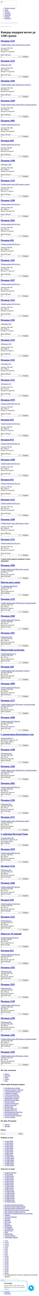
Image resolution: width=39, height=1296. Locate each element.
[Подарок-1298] (6, 164)
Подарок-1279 (8, 599)
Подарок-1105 (8, 260)
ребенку (7, 1124)
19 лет (7, 1271)
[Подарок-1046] (10, 887)
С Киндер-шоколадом (12, 1103)
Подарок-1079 (8, 849)
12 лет (7, 1259)
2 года (7, 1242)
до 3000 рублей (9, 1196)
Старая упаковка (10, 1236)
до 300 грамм (9, 1144)
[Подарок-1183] (14, 1056)
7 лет (6, 1251)
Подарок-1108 (8, 459)
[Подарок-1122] (10, 503)
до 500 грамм (9, 1148)
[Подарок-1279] (18, 603)
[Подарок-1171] (15, 821)
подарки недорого (10, 1172)
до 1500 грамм (9, 1160)
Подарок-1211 (8, 380)
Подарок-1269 (8, 766)
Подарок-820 (7, 140)
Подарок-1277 (8, 700)
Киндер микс (9, 1107)
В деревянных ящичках (12, 1096)
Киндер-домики (10, 1102)
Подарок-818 (7, 240)
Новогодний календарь (12, 650)
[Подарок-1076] (10, 404)
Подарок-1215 (8, 917)
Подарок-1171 (8, 817)
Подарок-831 (7, 479)
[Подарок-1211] (6, 384)
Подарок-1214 (8, 866)
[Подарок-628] (15, 671)
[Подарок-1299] (6, 1022)
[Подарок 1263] (6, 988)
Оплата (7, 11)
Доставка (8, 13)
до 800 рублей (9, 1188)
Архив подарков (10, 1117)
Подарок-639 (7, 900)
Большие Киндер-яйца (12, 1100)
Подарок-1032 (8, 220)
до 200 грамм (9, 1143)
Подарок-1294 (8, 100)
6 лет (6, 1249)
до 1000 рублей (9, 1191)
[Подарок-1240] (6, 753)
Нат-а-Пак (8, 1222)
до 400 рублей (9, 1181)
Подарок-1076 (8, 400)
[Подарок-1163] (6, 364)
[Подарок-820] (10, 144)
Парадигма (8, 1225)
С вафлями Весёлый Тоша (14, 834)
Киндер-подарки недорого (13, 1115)
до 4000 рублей (9, 1198)
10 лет (7, 1256)
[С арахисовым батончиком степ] (7, 738)
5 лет (6, 1247)
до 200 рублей (9, 1178)
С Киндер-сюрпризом (12, 1095)
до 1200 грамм (9, 1158)
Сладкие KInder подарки (12, 1091)
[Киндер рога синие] (9, 586)
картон (7, 1074)
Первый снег (9, 1230)
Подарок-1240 (8, 749)
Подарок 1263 (8, 984)
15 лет (7, 1264)
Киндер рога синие (10, 582)
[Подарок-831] (10, 483)
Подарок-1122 (8, 499)
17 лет (7, 1268)
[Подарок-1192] (6, 971)
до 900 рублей (9, 1190)
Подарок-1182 (8, 320)
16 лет (7, 1266)
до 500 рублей (9, 1183)
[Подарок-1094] (15, 569)
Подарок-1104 (8, 81)
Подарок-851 (7, 950)
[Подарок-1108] (10, 463)
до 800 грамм (9, 1153)
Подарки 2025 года (11, 1110)
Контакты (8, 18)
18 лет (7, 1270)
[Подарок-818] (10, 244)
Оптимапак (8, 1227)
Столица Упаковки (11, 1217)
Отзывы (7, 16)
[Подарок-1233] (15, 45)
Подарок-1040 (8, 717)
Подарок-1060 (8, 616)
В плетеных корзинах (11, 1114)
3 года (7, 1244)
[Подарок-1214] (6, 870)
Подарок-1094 (8, 565)
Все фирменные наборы (12, 1088)
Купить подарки (10, 8)
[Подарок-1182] (6, 324)
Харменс (7, 1220)
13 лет (7, 1261)
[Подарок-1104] (16, 85)
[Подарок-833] (10, 444)
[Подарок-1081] (10, 124)
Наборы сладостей (10, 1105)
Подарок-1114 (8, 300)
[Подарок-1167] (6, 637)
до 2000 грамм (9, 1162)
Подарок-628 (7, 666)
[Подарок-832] (10, 424)
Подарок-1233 (8, 41)
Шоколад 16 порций (11, 933)
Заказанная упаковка (11, 1237)
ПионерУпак (9, 1234)
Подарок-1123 (8, 180)
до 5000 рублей (9, 1200)
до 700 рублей (9, 1186)
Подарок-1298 (8, 160)
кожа (6, 1081)
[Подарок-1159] (6, 344)
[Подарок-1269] (19, 770)
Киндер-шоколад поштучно (13, 1112)
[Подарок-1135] (10, 543)
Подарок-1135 (8, 539)
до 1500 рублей (9, 1193)
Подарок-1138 (8, 1001)
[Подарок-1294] (19, 104)
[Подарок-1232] (6, 65)
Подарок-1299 (8, 1018)
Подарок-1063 (8, 783)
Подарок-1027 (8, 280)
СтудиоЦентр (9, 1229)
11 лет (6, 1258)
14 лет (7, 1263)
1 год (6, 1240)
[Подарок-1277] (18, 704)
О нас (6, 10)
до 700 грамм (9, 1151)
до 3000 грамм (9, 1163)
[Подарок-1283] (19, 1039)
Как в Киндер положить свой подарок (17, 1210)
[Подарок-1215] (6, 921)
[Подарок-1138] (10, 1005)
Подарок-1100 (8, 200)
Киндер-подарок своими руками (15, 1206)
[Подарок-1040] (10, 721)
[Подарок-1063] (10, 787)
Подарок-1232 (8, 61)
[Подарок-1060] (10, 620)
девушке (7, 1126)
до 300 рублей (9, 1179)
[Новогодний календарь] (8, 654)
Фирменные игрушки (12, 1098)
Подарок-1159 (8, 340)
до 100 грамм (9, 1141)
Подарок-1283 (8, 1035)
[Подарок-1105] (10, 264)
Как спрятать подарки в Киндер (15, 1212)
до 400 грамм (9, 1146)
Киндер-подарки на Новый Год (15, 1208)
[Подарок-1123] (15, 184)
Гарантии (8, 15)
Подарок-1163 (8, 360)
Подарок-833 (7, 439)
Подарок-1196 (8, 800)
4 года (7, 1246)
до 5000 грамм (9, 1165)
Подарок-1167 (8, 633)
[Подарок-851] (10, 954)
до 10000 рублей (10, 1201)
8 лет (6, 1252)
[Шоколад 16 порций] (10, 938)
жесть (6, 1077)
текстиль (7, 1075)
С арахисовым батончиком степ (17, 734)
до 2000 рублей (9, 1195)
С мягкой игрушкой (11, 1093)
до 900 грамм (9, 1155)
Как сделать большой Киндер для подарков (18, 1213)
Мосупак (7, 1218)
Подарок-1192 (8, 967)
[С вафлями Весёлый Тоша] (7, 838)
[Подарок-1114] (10, 304)
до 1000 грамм (9, 1156)
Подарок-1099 (8, 683)
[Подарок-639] (10, 904)
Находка (7, 1224)
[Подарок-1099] (10, 687)
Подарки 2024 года (11, 1108)
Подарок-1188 (8, 519)
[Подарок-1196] (6, 804)
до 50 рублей (9, 1174)
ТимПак (7, 1215)
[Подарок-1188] (14, 523)
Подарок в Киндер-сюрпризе (14, 1205)
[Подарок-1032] (10, 224)
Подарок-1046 (8, 883)
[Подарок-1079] (10, 853)
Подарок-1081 (8, 120)
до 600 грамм (9, 1150)
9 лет (6, 1254)
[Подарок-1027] (10, 284)
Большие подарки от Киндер (14, 1090)
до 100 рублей (9, 1176)
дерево (7, 1079)
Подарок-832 (7, 419)
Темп (6, 1232)
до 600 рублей (9, 1184)
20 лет (7, 1273)
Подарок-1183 (8, 1052)
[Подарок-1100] (10, 204)
